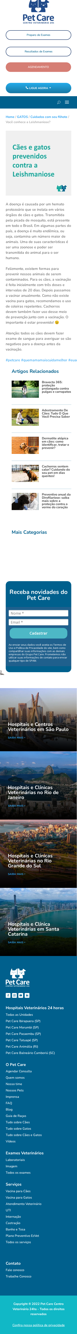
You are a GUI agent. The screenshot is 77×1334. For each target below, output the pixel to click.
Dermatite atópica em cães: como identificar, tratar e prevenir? (55, 443)
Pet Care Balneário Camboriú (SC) (30, 1053)
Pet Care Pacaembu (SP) (23, 1034)
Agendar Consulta (19, 1071)
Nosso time (14, 1084)
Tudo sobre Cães (18, 1122)
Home (10, 117)
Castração (13, 1223)
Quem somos (15, 1077)
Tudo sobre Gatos (18, 1128)
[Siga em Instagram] (14, 995)
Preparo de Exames (38, 35)
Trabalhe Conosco (18, 1276)
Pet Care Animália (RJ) (22, 1046)
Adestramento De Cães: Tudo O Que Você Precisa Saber (56, 413)
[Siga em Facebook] (8, 995)
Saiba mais (15, 737)
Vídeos (11, 1141)
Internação (13, 1217)
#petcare (13, 360)
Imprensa (12, 1097)
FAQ (9, 1103)
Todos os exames (18, 1172)
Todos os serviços (18, 1242)
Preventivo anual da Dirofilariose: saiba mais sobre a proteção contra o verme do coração (56, 500)
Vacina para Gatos (19, 1197)
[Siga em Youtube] (20, 995)
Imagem (11, 1166)
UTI (8, 1210)
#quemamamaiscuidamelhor (44, 360)
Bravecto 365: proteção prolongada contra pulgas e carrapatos (56, 387)
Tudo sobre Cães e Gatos (24, 1135)
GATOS (22, 117)
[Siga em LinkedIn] (27, 995)
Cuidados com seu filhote (48, 117)
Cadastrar (38, 633)
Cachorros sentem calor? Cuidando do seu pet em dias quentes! (56, 471)
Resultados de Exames (39, 51)
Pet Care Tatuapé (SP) (22, 1040)
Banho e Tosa (15, 1229)
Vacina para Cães (18, 1191)
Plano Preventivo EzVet (22, 1236)
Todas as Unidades (19, 1015)
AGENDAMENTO (38, 67)
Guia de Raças (16, 1116)
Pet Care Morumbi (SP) (22, 1027)
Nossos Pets (15, 1090)
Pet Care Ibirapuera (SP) (23, 1021)
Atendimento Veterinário (23, 1204)
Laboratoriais (15, 1160)
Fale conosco (15, 1270)
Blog (9, 1109)
